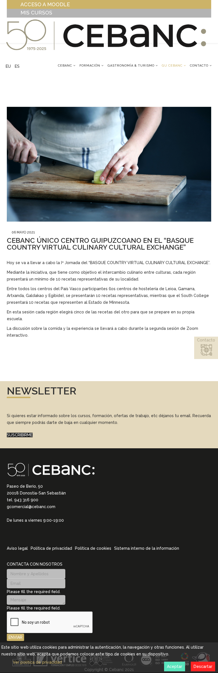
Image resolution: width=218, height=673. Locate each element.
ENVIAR (15, 637)
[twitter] (24, 534)
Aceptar (174, 666)
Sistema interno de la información (146, 548)
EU (8, 66)
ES (17, 66)
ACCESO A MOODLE (45, 4)
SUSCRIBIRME (20, 435)
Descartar (203, 666)
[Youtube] (38, 534)
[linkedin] (9, 533)
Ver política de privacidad (37, 662)
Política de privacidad (51, 548)
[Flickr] (46, 534)
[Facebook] (31, 534)
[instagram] (16, 533)
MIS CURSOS (36, 13)
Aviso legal (17, 548)
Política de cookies (93, 548)
